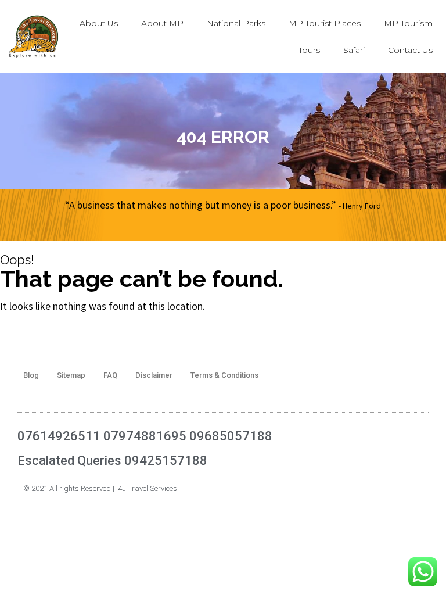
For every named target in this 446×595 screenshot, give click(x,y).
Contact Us (410, 50)
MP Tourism (408, 23)
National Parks (236, 23)
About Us (99, 23)
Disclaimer (153, 375)
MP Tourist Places (325, 23)
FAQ (110, 375)
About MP (162, 23)
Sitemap (71, 375)
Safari (354, 50)
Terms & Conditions (224, 375)
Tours (309, 50)
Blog (31, 375)
